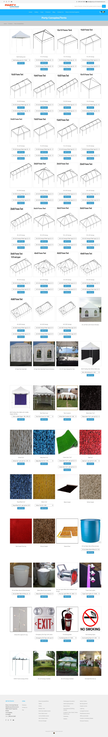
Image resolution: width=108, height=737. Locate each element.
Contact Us (60, 12)
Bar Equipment (83, 703)
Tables (40, 703)
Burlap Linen (42, 708)
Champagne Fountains (69, 701)
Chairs (40, 706)
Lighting (82, 708)
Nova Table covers (43, 713)
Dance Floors (66, 706)
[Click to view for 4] (21, 41)
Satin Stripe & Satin (43, 718)
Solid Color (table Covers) (44, 711)
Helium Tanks (83, 701)
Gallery (36, 12)
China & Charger (42, 720)
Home (30, 12)
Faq (23, 710)
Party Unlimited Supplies (72, 12)
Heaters (65, 718)
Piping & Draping (84, 720)
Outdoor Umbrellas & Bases (86, 718)
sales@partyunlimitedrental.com (96, 1)
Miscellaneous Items (85, 713)
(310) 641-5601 (81, 1)
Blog (54, 12)
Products (47, 12)
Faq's (41, 12)
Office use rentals (84, 715)
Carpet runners (83, 706)
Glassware (65, 716)
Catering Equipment (68, 703)
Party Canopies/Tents (44, 701)
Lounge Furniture (84, 711)
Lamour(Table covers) (44, 715)
